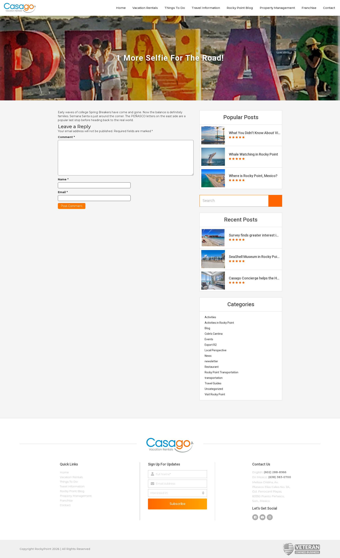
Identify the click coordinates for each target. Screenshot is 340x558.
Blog (207, 328)
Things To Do (174, 8)
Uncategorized (214, 388)
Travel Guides (213, 383)
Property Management (277, 8)
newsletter (211, 361)
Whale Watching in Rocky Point (253, 154)
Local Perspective (215, 350)
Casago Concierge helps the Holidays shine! (254, 278)
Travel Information (206, 8)
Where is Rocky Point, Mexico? (253, 176)
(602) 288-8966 (275, 472)
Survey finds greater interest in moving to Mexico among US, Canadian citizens (254, 235)
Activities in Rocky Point (219, 322)
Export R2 (211, 344)
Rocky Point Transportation (221, 372)
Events (209, 339)
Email (63, 192)
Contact (329, 8)
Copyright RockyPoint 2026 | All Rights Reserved (55, 549)
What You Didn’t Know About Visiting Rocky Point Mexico (254, 133)
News (208, 355)
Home (121, 8)
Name (63, 179)
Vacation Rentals (145, 8)
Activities (210, 317)
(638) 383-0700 (279, 477)
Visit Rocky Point (215, 394)
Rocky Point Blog (240, 8)
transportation (214, 377)
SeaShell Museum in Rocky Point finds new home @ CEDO (254, 257)
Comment (66, 137)
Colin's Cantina (214, 333)
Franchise (309, 8)
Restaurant (212, 366)
